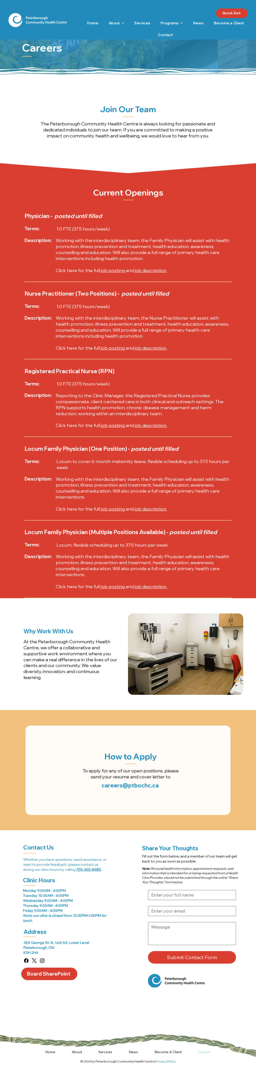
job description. (150, 270)
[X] (34, 961)
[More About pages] (123, 23)
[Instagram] (42, 961)
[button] (76, 1052)
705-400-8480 (88, 869)
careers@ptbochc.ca (130, 785)
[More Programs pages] (181, 23)
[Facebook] (26, 961)
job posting (113, 270)
